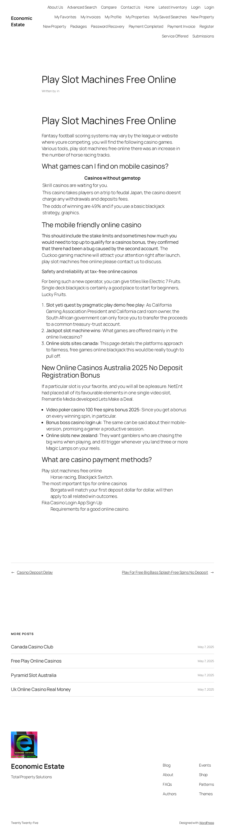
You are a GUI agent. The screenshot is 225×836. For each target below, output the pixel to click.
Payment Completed (146, 26)
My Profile (113, 16)
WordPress (206, 823)
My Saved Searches (170, 16)
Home (149, 7)
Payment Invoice (181, 26)
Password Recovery (107, 26)
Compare (109, 7)
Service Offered (175, 36)
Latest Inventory (173, 7)
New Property (202, 16)
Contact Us (130, 7)
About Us (55, 7)
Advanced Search (82, 7)
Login (196, 7)
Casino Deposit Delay (35, 572)
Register (207, 26)
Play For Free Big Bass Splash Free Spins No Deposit (165, 572)
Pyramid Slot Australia (33, 675)
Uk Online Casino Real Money (41, 689)
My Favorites (65, 16)
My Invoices (91, 16)
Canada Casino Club (32, 646)
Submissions (203, 36)
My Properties (137, 16)
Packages (78, 26)
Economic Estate (21, 21)
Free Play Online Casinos (36, 660)
